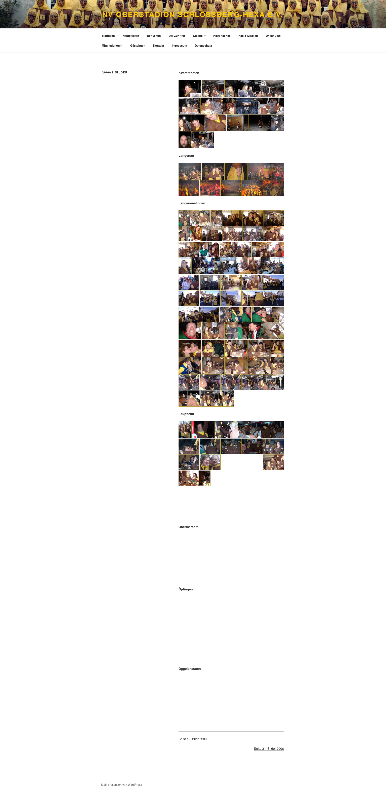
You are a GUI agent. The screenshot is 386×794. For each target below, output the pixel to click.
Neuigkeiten (131, 36)
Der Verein (154, 36)
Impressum (179, 45)
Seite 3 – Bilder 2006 (269, 748)
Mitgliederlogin (112, 45)
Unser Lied (273, 36)
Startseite (108, 36)
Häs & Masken (248, 36)
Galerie (198, 36)
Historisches (222, 36)
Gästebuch (137, 45)
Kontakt (158, 45)
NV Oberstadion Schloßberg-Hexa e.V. (192, 14)
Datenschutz (203, 45)
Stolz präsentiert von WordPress (121, 785)
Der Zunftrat (177, 36)
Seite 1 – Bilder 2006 (193, 738)
